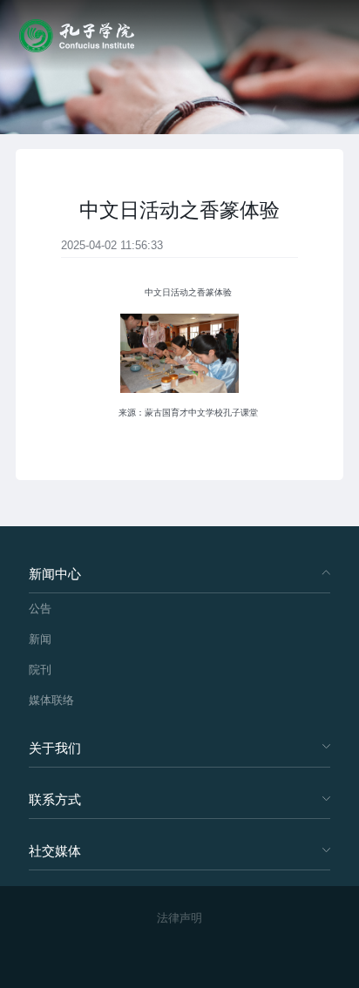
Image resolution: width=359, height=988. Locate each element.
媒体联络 (51, 700)
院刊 (40, 669)
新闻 (40, 639)
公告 (40, 608)
